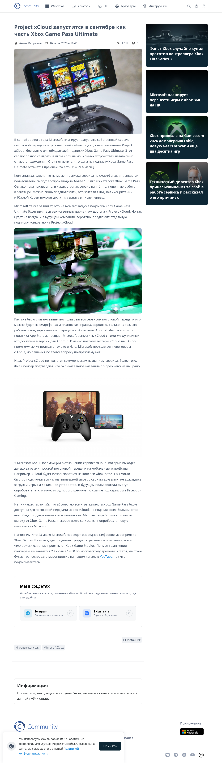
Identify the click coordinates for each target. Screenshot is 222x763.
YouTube (106, 556)
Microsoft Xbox (54, 647)
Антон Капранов (30, 43)
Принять (110, 746)
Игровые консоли (28, 647)
